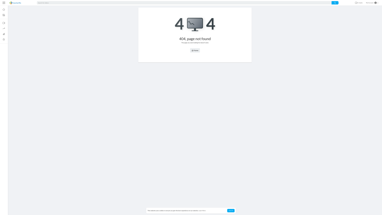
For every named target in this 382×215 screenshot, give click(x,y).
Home (195, 50)
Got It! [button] (231, 210)
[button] (372, 2)
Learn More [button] (202, 210)
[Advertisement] (195, 97)
